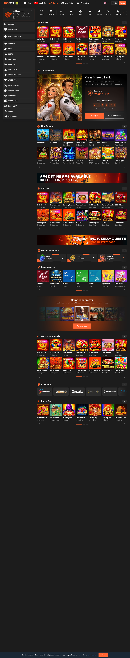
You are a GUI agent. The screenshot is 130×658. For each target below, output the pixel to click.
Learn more (92, 655)
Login (114, 3)
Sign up (122, 3)
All (124, 22)
